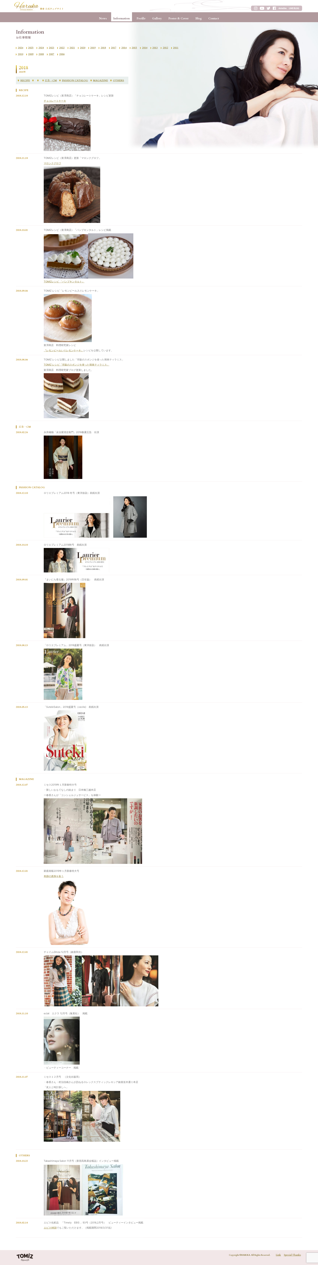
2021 (72, 47)
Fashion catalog (75, 80)
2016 (124, 47)
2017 (113, 47)
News (103, 18)
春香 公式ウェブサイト (52, 8)
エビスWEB (50, 1227)
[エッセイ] (33, 80)
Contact (213, 18)
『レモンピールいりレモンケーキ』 (63, 350)
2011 (175, 47)
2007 (51, 54)
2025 (30, 47)
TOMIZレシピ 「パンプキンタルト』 (64, 281)
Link (278, 1255)
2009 (30, 54)
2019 (93, 47)
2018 (103, 47)
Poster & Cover (178, 18)
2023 (51, 47)
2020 (82, 47)
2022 (62, 47)
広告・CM (51, 80)
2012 (165, 47)
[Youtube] (38, 80)
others (118, 80)
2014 (144, 47)
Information (121, 18)
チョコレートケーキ (55, 100)
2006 (62, 54)
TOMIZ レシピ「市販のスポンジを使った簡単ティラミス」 (76, 364)
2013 (155, 47)
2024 (41, 47)
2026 (20, 47)
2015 (134, 47)
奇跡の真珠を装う (54, 876)
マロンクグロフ (52, 163)
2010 (20, 54)
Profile (141, 18)
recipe (25, 80)
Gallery (157, 18)
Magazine (100, 80)
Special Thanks (292, 1255)
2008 (41, 54)
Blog (198, 18)
